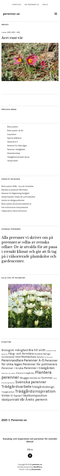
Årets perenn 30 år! (15, 130)
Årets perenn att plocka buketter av (16, 204)
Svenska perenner (30, 382)
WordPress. (38, 467)
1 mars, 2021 (6, 32)
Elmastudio (36, 469)
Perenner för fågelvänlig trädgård (15, 193)
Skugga (24, 377)
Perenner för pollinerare (40, 364)
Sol (39, 378)
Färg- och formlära (21, 353)
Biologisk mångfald (14, 350)
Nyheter (40, 357)
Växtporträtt (12, 161)
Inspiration (11, 134)
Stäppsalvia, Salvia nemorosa (14, 211)
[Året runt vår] (30, 80)
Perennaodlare (12, 360)
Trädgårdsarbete (16, 386)
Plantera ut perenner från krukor (14, 190)
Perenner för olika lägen (17, 146)
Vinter (5, 395)
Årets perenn (12, 127)
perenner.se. (37, 464)
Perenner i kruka (12, 368)
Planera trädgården (25, 373)
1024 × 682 (15, 32)
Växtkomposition (35, 395)
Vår (22, 399)
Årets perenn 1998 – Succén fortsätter (17, 186)
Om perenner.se (32, 5)
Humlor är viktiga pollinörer (12, 200)
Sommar (47, 377)
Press (45, 5)
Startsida (16, 5)
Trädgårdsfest (8, 392)
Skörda (33, 378)
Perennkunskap (13, 153)
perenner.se (11, 14)
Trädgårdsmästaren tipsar (18, 157)
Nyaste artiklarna (14, 138)
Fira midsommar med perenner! (14, 207)
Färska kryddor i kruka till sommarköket (18, 197)
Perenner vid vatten (8, 373)
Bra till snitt (37, 350)
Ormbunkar (49, 357)
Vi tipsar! (16, 395)
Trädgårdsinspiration (35, 391)
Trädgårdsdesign (43, 387)
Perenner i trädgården (16, 149)
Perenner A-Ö (12, 142)
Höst (18, 356)
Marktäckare (28, 356)
